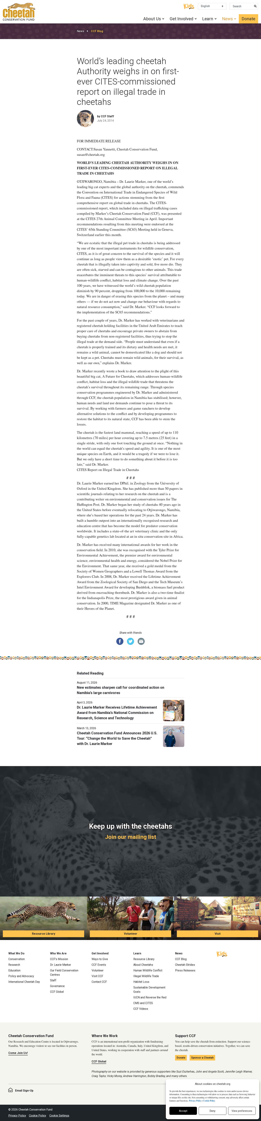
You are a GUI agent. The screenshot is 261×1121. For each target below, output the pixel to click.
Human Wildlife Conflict (147, 970)
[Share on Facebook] (119, 641)
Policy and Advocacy (21, 976)
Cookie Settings (59, 1115)
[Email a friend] (141, 641)
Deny (212, 1110)
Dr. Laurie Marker (60, 964)
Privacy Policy (17, 1115)
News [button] (227, 18)
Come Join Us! (18, 1053)
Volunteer (130, 933)
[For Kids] (189, 6)
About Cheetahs (143, 964)
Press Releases (185, 970)
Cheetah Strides (185, 964)
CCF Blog (97, 31)
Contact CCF (99, 981)
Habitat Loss (141, 981)
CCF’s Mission (59, 959)
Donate (248, 18)
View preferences (242, 1110)
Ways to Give (100, 959)
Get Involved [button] (181, 18)
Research (14, 964)
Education (14, 970)
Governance (57, 986)
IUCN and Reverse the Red (149, 997)
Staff (53, 980)
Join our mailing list (130, 837)
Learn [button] (207, 18)
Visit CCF (97, 976)
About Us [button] (152, 18)
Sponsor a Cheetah (202, 1057)
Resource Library (43, 933)
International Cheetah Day (24, 981)
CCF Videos (140, 1008)
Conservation (16, 959)
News (80, 31)
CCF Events (99, 964)
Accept (183, 1110)
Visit (218, 933)
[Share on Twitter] (130, 641)
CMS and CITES (143, 1003)
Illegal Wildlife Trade (146, 976)
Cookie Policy (37, 1115)
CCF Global (57, 991)
